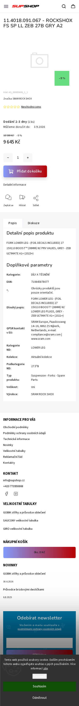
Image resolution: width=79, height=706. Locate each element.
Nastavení (39, 676)
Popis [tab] (12, 223)
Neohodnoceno (31, 106)
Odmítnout (39, 698)
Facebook (6, 494)
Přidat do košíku (29, 171)
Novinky (8, 445)
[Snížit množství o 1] (8, 157)
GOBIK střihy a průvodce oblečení (24, 512)
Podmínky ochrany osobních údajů (24, 433)
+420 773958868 (13, 486)
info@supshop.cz (14, 480)
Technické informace (16, 439)
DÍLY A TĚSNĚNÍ (40, 275)
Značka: (17, 99)
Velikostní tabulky (14, 451)
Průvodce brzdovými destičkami (23, 589)
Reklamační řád (12, 457)
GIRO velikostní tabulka (17, 529)
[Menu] (6, 6)
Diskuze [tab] (34, 223)
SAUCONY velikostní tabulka (20, 520)
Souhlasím (39, 686)
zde (45, 668)
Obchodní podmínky (15, 427)
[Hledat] (64, 6)
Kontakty (9, 463)
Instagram (16, 494)
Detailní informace (14, 185)
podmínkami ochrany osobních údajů (39, 629)
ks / (39, 552)
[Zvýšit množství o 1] (27, 157)
